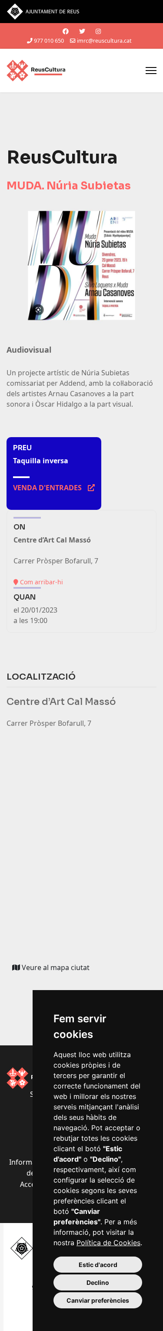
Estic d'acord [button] (98, 1264)
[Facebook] (66, 31)
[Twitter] (82, 31)
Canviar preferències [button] (98, 1300)
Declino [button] (97, 1282)
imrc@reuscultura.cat (104, 40)
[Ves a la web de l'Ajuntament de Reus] (81, 11)
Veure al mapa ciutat (57, 969)
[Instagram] (98, 31)
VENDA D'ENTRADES (54, 487)
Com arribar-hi (40, 582)
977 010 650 (49, 40)
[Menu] (151, 70)
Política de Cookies (108, 1242)
